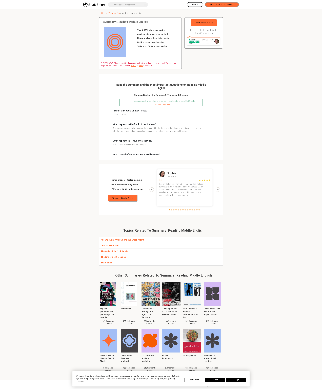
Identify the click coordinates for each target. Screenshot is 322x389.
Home (104, 13)
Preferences (194, 380)
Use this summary (204, 22)
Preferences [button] (80, 381)
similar (133, 66)
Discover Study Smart (222, 4)
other (141, 66)
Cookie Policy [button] (131, 379)
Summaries (114, 13)
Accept (236, 380)
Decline (215, 380)
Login (195, 4)
